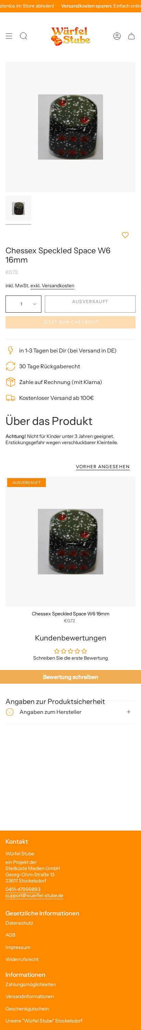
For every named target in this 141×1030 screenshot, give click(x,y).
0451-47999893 (22, 889)
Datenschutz (19, 923)
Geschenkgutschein (27, 1009)
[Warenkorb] (131, 36)
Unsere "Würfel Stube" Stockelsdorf (43, 1021)
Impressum (17, 947)
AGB (10, 935)
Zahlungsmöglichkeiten (30, 984)
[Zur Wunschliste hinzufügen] (70, 235)
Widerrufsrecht (22, 959)
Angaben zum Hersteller (50, 711)
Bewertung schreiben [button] (70, 676)
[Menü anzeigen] (9, 36)
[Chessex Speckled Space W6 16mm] (70, 541)
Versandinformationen (29, 996)
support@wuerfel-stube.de (34, 895)
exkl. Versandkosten (52, 285)
